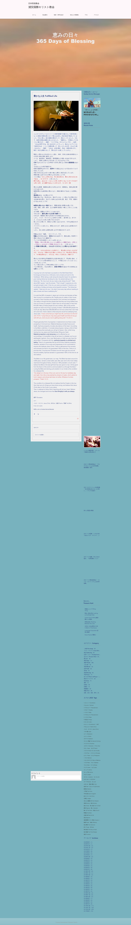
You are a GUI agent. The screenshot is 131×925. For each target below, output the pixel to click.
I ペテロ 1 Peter (87, 712)
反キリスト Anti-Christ (89, 796)
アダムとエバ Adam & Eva (90, 726)
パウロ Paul (86, 753)
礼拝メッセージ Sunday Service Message (44, 409)
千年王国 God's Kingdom (90, 793)
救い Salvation (94, 808)
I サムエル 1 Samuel (88, 705)
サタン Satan (87, 748)
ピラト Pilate (87, 755)
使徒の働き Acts (93, 784)
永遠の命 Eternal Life (89, 815)
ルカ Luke (86, 779)
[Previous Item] (86, 103)
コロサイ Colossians (89, 746)
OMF (97, 724)
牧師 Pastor (86, 822)
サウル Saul (97, 746)
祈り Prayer (86, 827)
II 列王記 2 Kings (88, 719)
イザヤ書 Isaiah (87, 731)
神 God (53, 403)
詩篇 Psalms (59, 403)
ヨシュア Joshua (88, 769)
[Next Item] (98, 103)
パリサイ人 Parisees (95, 753)
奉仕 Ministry (94, 803)
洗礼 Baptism (87, 817)
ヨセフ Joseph (87, 774)
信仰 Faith (86, 786)
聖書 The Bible (68, 403)
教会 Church (96, 810)
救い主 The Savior (88, 810)
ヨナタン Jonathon (88, 777)
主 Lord (94, 781)
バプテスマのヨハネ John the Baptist (92, 750)
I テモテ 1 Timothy (88, 710)
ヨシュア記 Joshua (88, 772)
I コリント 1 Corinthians (89, 703)
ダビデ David (94, 748)
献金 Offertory (93, 822)
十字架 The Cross (88, 791)
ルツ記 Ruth (92, 779)
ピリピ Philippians (95, 755)
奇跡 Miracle (87, 803)
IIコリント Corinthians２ (89, 724)
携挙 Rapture (87, 808)
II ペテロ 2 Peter (88, 717)
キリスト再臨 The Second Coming (92, 741)
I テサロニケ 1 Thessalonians (91, 707)
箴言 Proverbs (87, 834)
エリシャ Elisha (87, 736)
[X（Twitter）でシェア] (38, 414)
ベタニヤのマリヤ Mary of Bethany (92, 760)
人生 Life (86, 784)
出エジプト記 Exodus (94, 786)
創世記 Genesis (87, 789)
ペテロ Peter (87, 762)
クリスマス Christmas (89, 743)
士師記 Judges (87, 798)
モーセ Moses (94, 765)
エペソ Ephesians (88, 734)
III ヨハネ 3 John (38, 406)
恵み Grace (86, 805)
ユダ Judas (94, 767)
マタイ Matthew (94, 762)
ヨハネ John (97, 777)
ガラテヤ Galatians (88, 738)
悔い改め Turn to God (95, 805)
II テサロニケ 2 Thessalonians (91, 714)
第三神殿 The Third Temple (90, 832)
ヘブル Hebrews (88, 758)
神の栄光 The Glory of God (90, 829)
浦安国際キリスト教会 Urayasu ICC (92, 820)
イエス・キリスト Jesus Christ (42, 403)
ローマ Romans (87, 781)
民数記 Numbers (88, 813)
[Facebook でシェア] (34, 414)
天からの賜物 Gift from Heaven (91, 801)
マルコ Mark (87, 765)
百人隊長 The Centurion (89, 824)
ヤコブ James (87, 767)
